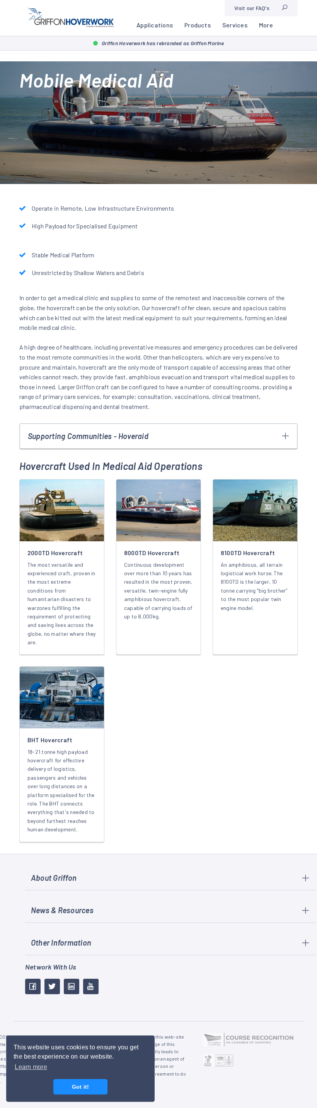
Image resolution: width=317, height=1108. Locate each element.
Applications (154, 25)
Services (234, 25)
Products (197, 25)
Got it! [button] (80, 1087)
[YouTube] (91, 986)
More (266, 25)
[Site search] (284, 8)
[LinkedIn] (71, 986)
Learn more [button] (31, 1067)
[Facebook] (33, 986)
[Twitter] (52, 986)
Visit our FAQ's (251, 8)
